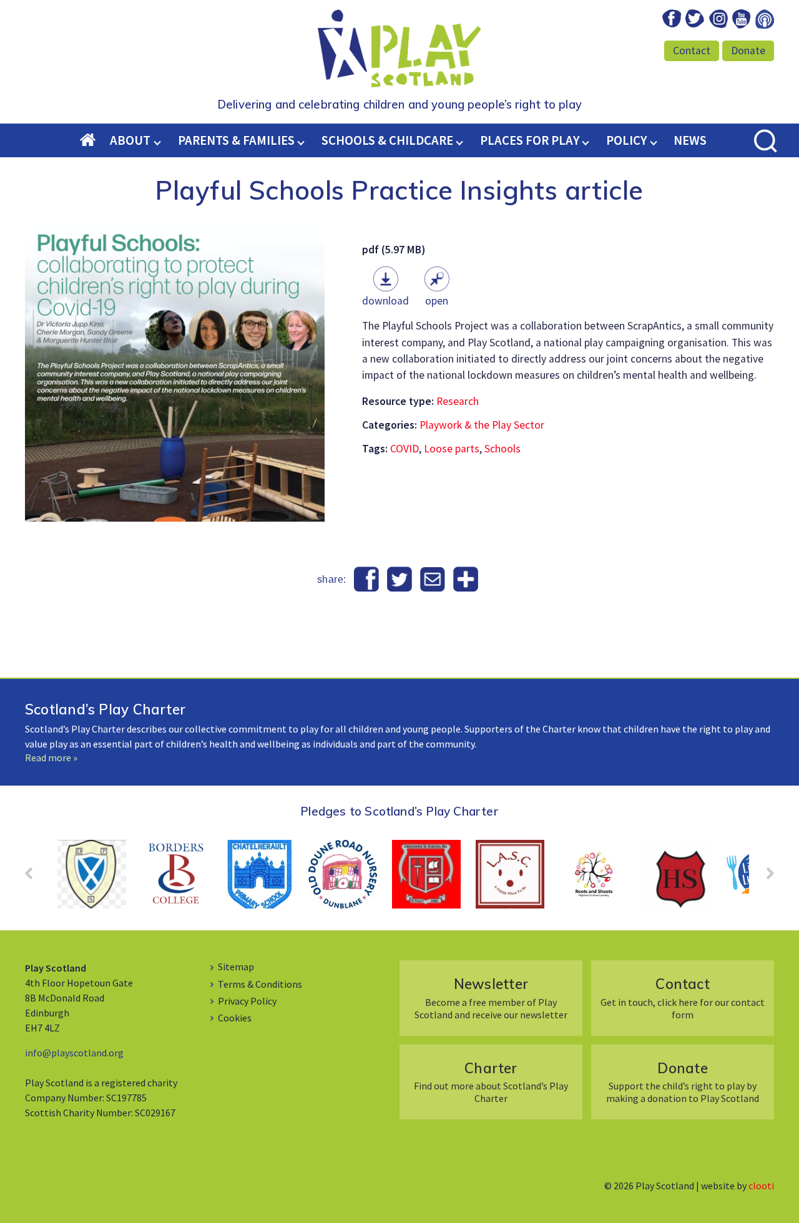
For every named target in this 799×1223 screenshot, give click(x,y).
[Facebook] (366, 580)
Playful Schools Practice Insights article (399, 189)
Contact (691, 50)
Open (436, 301)
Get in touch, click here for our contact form (682, 997)
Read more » (51, 757)
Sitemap (236, 966)
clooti (761, 1185)
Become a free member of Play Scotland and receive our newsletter (490, 997)
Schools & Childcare (387, 140)
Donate (748, 50)
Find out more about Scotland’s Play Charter (491, 1081)
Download (385, 301)
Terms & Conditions (260, 984)
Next (764, 877)
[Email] (432, 580)
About (130, 140)
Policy (626, 140)
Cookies (235, 1017)
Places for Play (529, 140)
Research (457, 401)
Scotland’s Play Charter (105, 709)
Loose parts (451, 449)
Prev (35, 877)
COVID (404, 449)
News (690, 140)
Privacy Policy (247, 1001)
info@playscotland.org (74, 1052)
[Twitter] (399, 580)
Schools (502, 449)
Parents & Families (236, 140)
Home (95, 141)
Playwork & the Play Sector (481, 425)
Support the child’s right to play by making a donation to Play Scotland (682, 1081)
